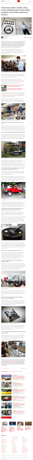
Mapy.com (7, 455)
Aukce (17, 371)
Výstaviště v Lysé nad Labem (12, 361)
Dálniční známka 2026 (25, 448)
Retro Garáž (9, 371)
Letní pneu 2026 (24, 447)
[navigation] (1, 1)
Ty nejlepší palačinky (3, 447)
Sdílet (29, 37)
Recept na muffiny (3, 448)
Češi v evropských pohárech (23, 455)
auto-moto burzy (21, 80)
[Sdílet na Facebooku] (23, 368)
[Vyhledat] (18, 1)
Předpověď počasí (10, 455)
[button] (16, 26)
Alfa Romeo (17, 75)
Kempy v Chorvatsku (14, 447)
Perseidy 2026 (14, 455)
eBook (26, 37)
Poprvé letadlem (14, 448)
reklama (7, 180)
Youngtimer (20, 371)
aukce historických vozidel (20, 134)
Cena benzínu (18, 455)
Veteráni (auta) (14, 371)
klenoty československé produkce (6, 95)
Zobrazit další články (5, 417)
